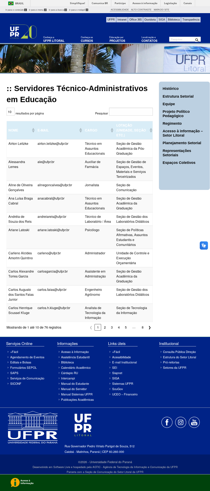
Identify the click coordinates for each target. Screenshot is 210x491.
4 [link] (119, 327)
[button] (33, 130)
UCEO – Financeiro (124, 394)
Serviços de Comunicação (27, 378)
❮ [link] (91, 327)
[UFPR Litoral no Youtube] (194, 421)
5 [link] (126, 327)
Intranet (122, 19)
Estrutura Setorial (178, 96)
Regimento (172, 123)
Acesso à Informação (75, 351)
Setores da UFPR (174, 367)
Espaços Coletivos (179, 163)
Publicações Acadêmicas (77, 399)
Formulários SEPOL (23, 367)
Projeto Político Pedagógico (176, 114)
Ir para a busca (57, 10)
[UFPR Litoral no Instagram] (181, 421)
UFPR (111, 19)
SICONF (15, 383)
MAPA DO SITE (161, 9)
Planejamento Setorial (182, 143)
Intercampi (68, 378)
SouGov (117, 389)
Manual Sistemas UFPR (76, 394)
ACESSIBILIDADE (120, 9)
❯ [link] (149, 327)
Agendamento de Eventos (27, 357)
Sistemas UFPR (122, 383)
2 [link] (105, 327)
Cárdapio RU (69, 373)
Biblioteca (174, 19)
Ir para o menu (37, 10)
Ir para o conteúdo (16, 10)
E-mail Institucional (124, 362)
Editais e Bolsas (20, 362)
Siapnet (117, 373)
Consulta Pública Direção (179, 351)
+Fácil (14, 351)
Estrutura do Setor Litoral (179, 357)
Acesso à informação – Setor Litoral (183, 133)
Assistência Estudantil (75, 357)
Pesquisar (101, 113)
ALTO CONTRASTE (141, 9)
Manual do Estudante (75, 383)
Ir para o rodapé (78, 10)
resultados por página (30, 113)
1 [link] (98, 327)
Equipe (169, 104)
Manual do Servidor (74, 389)
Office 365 (135, 19)
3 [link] (112, 327)
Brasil (19, 3)
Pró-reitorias (171, 362)
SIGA (162, 19)
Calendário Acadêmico (76, 367)
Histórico (171, 89)
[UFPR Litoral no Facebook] (167, 421)
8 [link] (143, 327)
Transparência (191, 19)
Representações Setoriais (177, 153)
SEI (114, 367)
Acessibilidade (121, 357)
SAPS (14, 373)
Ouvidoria (150, 19)
